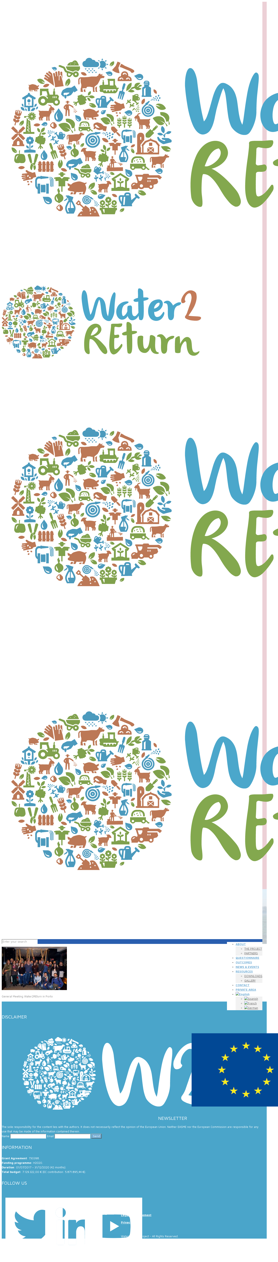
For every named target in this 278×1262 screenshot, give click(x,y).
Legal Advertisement (136, 1215)
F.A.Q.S (126, 1200)
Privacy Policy (131, 1222)
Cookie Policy (130, 1207)
